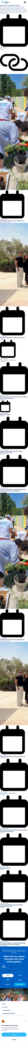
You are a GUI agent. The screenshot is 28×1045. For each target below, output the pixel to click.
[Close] (25, 1020)
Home (3, 1004)
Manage (14, 1039)
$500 (7, 980)
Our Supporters (6, 1010)
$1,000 (20, 980)
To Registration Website (8, 1013)
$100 (8, 975)
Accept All (14, 1034)
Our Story (4, 1007)
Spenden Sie (19, 984)
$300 (20, 975)
